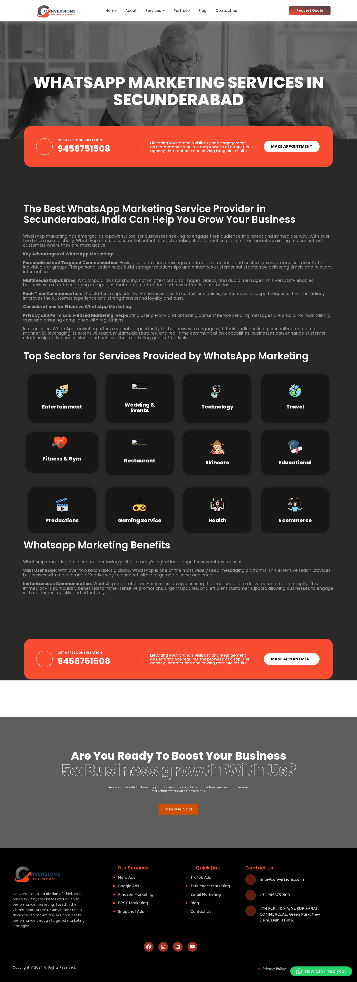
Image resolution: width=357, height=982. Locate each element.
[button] (321, 971)
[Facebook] (148, 947)
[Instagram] (163, 947)
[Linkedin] (178, 947)
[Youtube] (192, 947)
